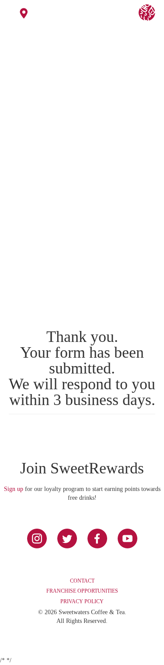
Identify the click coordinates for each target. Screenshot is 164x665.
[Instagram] (37, 538)
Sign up (13, 489)
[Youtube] (127, 538)
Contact (82, 581)
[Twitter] (67, 538)
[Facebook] (97, 538)
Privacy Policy (82, 601)
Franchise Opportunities (82, 591)
